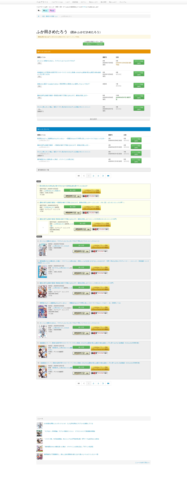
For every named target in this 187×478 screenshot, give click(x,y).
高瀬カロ (57, 191)
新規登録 (75, 2)
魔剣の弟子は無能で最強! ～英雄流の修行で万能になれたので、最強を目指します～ (63, 145)
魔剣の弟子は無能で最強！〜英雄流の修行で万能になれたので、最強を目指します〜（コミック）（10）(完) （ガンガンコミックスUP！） (82, 202)
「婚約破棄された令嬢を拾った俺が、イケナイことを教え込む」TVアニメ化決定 (68, 446)
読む (39, 63)
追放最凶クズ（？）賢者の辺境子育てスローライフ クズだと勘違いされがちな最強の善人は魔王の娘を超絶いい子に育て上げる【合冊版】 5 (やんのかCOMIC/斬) (89, 343)
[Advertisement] (93, 24)
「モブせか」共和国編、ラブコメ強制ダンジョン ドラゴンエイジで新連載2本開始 (69, 431)
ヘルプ (67, 2)
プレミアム (122, 2)
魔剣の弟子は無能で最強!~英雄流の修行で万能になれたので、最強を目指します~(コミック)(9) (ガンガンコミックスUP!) (76, 283)
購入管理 (103, 2)
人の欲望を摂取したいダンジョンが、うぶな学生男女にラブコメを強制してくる (68, 423)
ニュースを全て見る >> (142, 462)
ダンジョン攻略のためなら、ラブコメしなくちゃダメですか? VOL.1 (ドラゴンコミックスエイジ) (69, 323)
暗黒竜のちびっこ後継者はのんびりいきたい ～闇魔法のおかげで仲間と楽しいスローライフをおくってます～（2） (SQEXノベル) (80, 303)
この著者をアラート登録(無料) (93, 44)
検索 (52, 11)
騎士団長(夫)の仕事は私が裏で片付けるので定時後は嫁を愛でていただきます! (63, 186)
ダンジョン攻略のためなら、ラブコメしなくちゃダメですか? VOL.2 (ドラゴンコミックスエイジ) (69, 241)
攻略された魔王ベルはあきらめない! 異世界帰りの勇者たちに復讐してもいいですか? (63, 84)
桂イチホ (55, 268)
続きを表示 (93, 119)
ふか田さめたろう (49, 191)
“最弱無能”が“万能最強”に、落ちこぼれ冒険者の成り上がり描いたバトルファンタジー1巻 (71, 454)
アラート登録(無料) (139, 62)
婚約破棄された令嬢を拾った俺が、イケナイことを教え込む (55, 159)
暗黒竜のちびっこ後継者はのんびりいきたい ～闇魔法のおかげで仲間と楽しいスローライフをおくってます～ (71, 138)
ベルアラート (42, 1)
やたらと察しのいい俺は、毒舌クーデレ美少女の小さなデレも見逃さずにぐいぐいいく (63, 107)
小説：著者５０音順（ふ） (50, 16)
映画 (46, 11)
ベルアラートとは (57, 2)
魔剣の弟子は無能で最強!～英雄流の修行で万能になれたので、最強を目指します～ (62, 95)
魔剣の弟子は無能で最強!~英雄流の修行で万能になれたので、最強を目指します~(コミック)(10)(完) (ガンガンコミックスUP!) (78, 219)
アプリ (84, 7)
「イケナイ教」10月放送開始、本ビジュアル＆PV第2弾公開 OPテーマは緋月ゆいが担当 (71, 439)
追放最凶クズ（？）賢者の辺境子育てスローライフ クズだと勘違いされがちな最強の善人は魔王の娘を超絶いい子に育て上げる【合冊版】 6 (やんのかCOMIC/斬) (90, 363)
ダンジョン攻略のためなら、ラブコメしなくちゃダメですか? (56, 61)
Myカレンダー (93, 2)
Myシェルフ (112, 2)
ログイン (83, 2)
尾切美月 (55, 348)
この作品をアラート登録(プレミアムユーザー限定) (91, 191)
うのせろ (66, 246)
